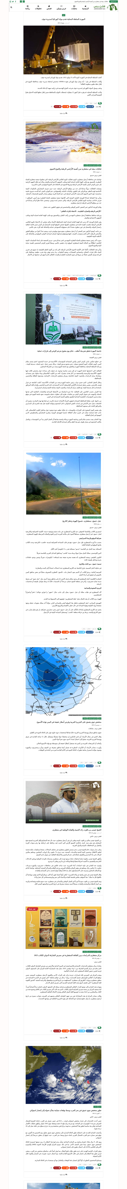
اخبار (64, 15)
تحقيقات (38, 8)
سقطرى (68, 275)
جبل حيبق (94, 628)
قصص (49, 8)
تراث (85, 165)
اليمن (87, 275)
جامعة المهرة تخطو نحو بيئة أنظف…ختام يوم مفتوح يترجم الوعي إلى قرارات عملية (87, 1)
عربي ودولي (61, 8)
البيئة (95, 434)
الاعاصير (94, 1164)
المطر (86, 762)
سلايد (91, 103)
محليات (74, 8)
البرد (95, 762)
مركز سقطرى (83, 1027)
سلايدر (86, 103)
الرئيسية (85, 8)
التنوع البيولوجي (93, 275)
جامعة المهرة (84, 434)
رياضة (27, 8)
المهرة (95, 103)
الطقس (90, 762)
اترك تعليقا (63, 113)
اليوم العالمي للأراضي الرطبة (78, 275)
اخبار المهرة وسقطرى (92, 165)
